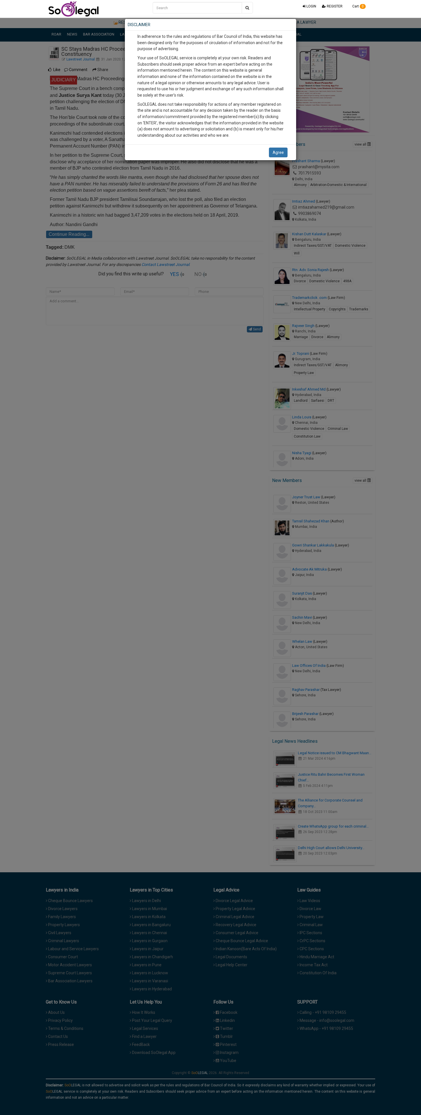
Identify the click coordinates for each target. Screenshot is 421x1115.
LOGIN (311, 6)
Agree (278, 152)
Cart (357, 6)
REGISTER (334, 6)
